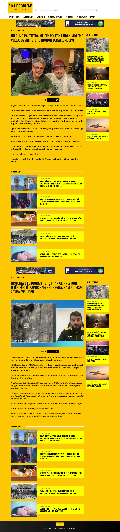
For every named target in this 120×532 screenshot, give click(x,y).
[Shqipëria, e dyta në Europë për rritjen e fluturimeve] (97, 125)
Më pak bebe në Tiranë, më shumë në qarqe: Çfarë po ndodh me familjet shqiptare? (60, 255)
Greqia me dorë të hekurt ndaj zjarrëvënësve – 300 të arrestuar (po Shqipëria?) (97, 87)
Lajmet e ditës (92, 54)
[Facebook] (49, 100)
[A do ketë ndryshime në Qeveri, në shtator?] (97, 100)
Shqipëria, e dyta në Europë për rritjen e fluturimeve (97, 138)
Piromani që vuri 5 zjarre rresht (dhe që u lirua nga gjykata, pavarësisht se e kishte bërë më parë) (95, 59)
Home (12, 30)
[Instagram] (62, 524)
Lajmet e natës (21, 30)
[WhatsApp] (57, 100)
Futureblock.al (71, 529)
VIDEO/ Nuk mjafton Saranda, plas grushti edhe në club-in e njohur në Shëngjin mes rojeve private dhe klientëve (60, 201)
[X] (53, 100)
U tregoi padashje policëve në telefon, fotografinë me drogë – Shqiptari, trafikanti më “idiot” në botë (61, 219)
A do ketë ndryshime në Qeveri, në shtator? (97, 113)
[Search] (96, 10)
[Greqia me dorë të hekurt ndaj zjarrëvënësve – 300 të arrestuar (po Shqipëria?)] (97, 73)
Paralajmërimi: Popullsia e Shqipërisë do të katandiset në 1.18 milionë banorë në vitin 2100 (58, 237)
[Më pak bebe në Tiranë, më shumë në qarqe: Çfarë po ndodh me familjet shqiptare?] (24, 254)
